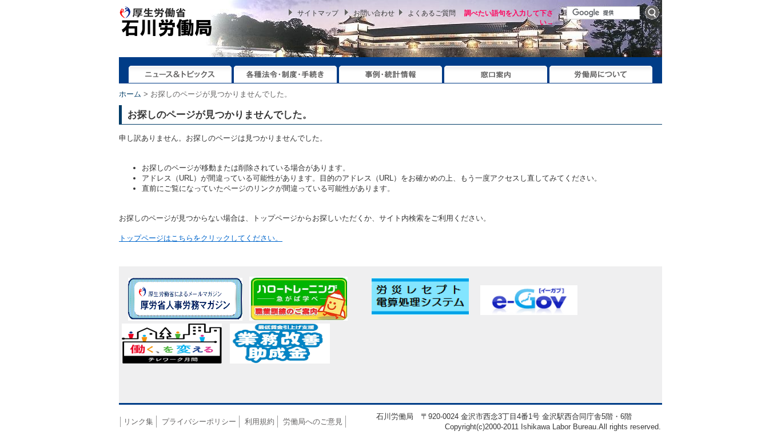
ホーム (130, 94)
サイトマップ (317, 13)
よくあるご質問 (432, 13)
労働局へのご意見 (312, 421)
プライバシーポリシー (199, 421)
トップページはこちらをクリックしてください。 (200, 238)
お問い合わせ (374, 13)
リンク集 (138, 421)
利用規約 (259, 421)
